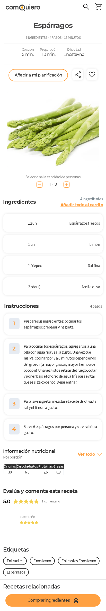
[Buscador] (86, 7)
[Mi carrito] (98, 7)
